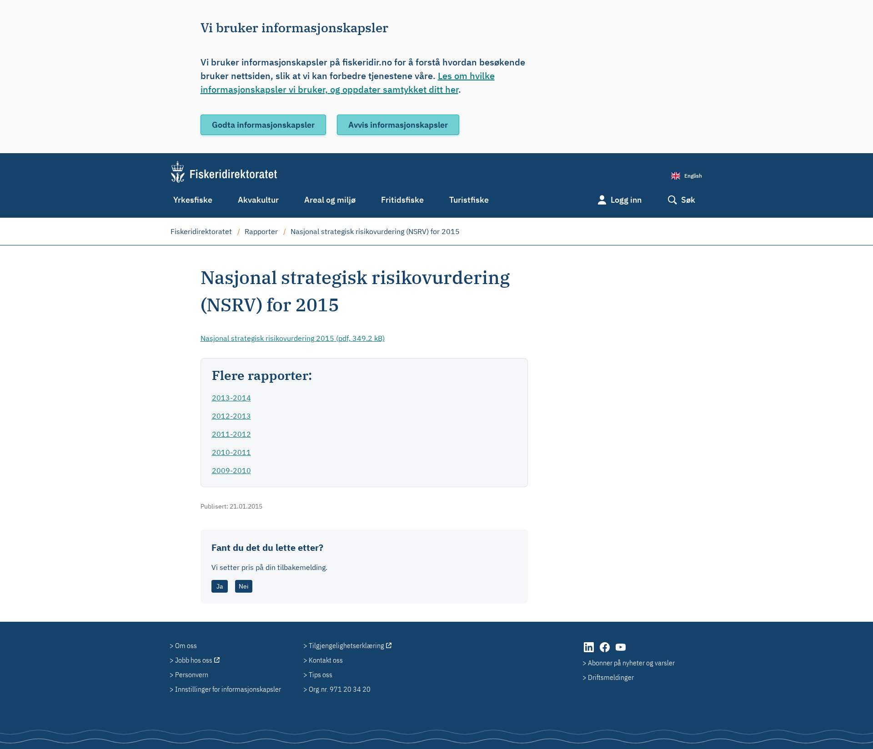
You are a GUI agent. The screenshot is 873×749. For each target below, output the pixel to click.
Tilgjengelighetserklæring (346, 645)
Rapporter (261, 231)
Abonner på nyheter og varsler (631, 662)
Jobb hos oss (193, 659)
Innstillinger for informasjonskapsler (228, 689)
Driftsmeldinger (611, 677)
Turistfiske (469, 200)
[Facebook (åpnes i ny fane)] (605, 651)
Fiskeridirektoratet (201, 231)
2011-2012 (231, 434)
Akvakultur (258, 200)
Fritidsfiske (402, 200)
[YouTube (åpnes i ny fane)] (620, 651)
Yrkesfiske (192, 200)
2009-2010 (231, 470)
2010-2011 (231, 452)
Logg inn (626, 200)
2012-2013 (231, 415)
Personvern (191, 674)
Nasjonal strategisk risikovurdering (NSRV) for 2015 (375, 231)
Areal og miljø (330, 200)
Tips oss (320, 674)
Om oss (186, 645)
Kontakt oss (326, 659)
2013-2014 (231, 397)
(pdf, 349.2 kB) (293, 338)
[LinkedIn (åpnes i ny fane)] (589, 651)
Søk (688, 200)
